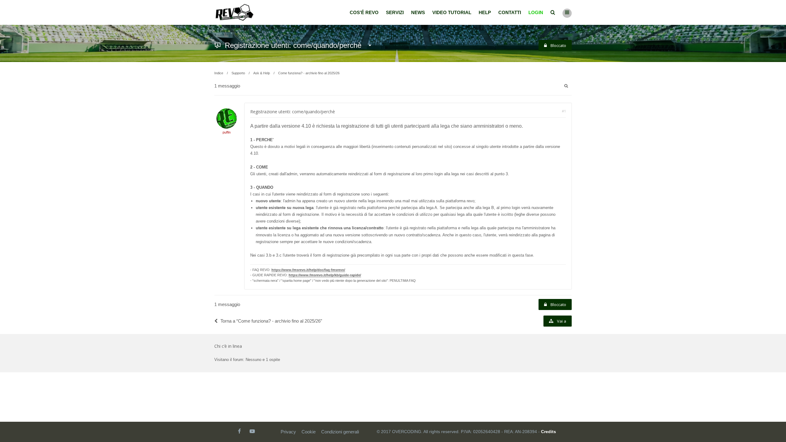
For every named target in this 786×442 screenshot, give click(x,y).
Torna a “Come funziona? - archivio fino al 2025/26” (271, 321)
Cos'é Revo (364, 12)
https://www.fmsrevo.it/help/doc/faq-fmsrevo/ (308, 270)
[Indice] (234, 12)
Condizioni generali (340, 431)
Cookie (309, 431)
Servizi (395, 12)
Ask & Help (261, 73)
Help (485, 12)
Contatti (509, 12)
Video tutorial (451, 12)
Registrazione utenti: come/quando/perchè (293, 45)
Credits (548, 431)
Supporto (238, 73)
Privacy (288, 431)
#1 (564, 111)
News (418, 12)
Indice (218, 73)
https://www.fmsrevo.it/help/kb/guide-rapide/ (325, 275)
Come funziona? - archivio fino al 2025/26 (309, 73)
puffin (227, 132)
